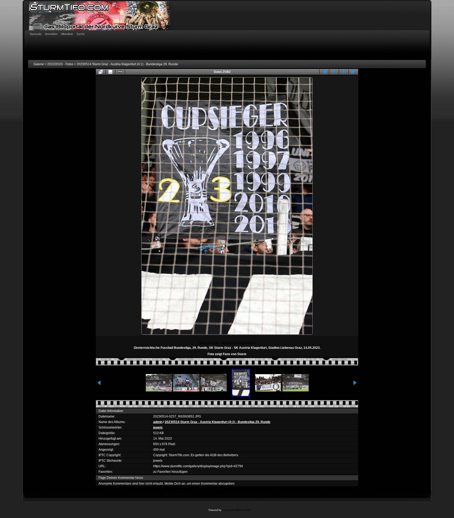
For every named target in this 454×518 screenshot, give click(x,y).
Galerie (38, 64)
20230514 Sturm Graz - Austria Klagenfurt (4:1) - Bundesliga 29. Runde (127, 64)
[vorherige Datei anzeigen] (334, 72)
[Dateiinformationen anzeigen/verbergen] (110, 72)
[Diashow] (120, 72)
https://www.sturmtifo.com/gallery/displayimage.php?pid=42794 (198, 466)
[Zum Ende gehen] (353, 72)
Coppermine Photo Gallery (236, 510)
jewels (158, 427)
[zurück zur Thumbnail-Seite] (100, 72)
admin (157, 422)
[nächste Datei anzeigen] (343, 72)
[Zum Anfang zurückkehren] (324, 72)
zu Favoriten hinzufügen (170, 472)
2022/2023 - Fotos (60, 64)
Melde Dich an (174, 483)
